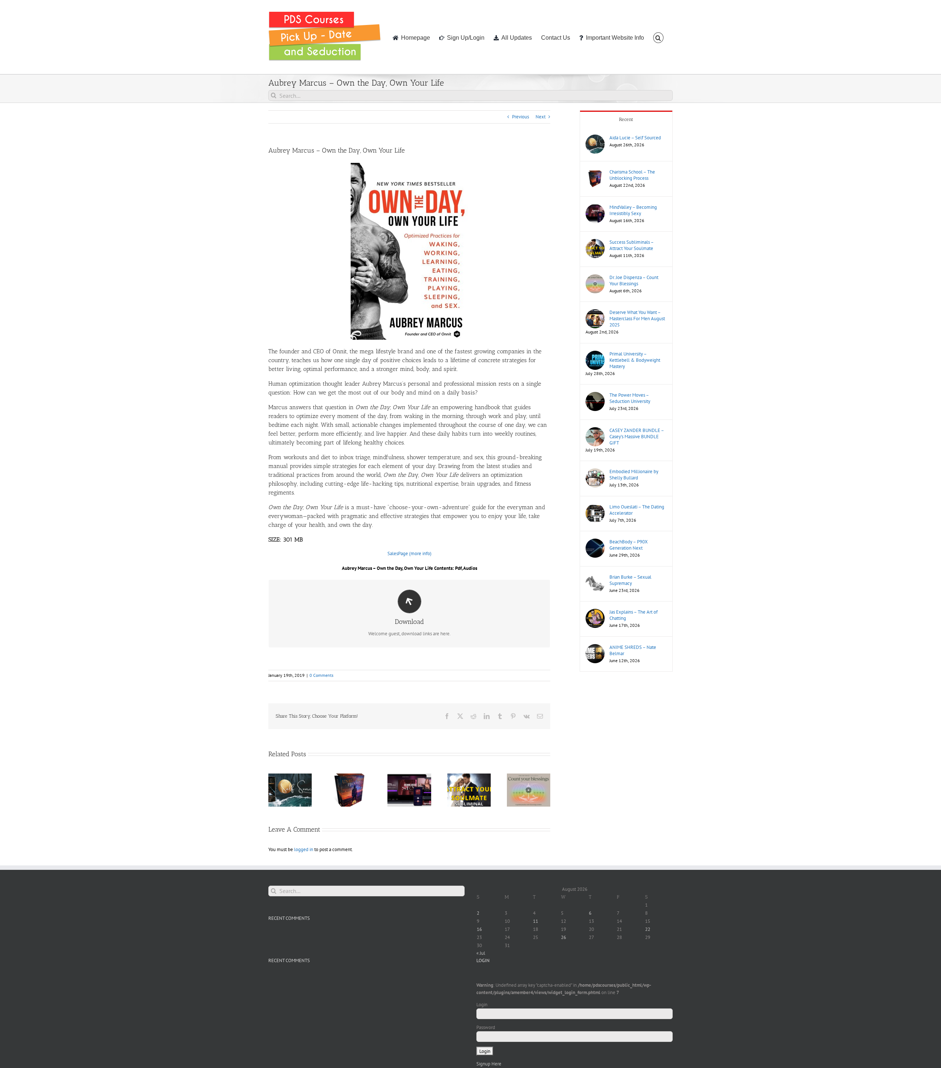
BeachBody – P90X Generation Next (628, 545)
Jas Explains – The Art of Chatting (633, 615)
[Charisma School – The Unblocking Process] (595, 172)
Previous (520, 117)
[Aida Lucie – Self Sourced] (595, 138)
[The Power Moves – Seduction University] (595, 395)
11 (535, 921)
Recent (626, 119)
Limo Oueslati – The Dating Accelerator (636, 510)
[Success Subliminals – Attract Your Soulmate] (595, 242)
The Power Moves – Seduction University (629, 398)
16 (479, 929)
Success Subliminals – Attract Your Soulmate (631, 245)
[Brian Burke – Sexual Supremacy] (595, 577)
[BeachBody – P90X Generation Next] (595, 542)
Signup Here (488, 1064)
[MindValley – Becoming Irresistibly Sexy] (595, 207)
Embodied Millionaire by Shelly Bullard (633, 474)
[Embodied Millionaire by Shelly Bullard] (595, 472)
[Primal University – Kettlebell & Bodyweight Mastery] (595, 354)
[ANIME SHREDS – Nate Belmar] (595, 647)
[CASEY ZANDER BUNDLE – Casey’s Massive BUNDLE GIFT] (595, 431)
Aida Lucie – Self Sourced (635, 138)
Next (540, 117)
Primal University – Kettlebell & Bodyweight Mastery (634, 360)
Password (485, 1027)
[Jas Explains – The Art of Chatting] (595, 612)
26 (563, 937)
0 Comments (321, 675)
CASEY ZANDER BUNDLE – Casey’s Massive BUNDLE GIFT (636, 436)
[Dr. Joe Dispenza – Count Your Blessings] (595, 278)
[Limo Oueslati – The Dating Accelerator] (595, 507)
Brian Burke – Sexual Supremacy (630, 580)
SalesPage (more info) (409, 553)
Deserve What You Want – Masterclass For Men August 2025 (637, 318)
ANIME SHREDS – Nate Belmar (632, 650)
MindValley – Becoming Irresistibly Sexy (633, 210)
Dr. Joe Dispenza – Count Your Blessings (633, 280)
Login (481, 1004)
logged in (303, 849)
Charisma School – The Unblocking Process (632, 175)
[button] (658, 37)
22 (647, 929)
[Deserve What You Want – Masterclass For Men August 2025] (595, 313)
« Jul (480, 953)
